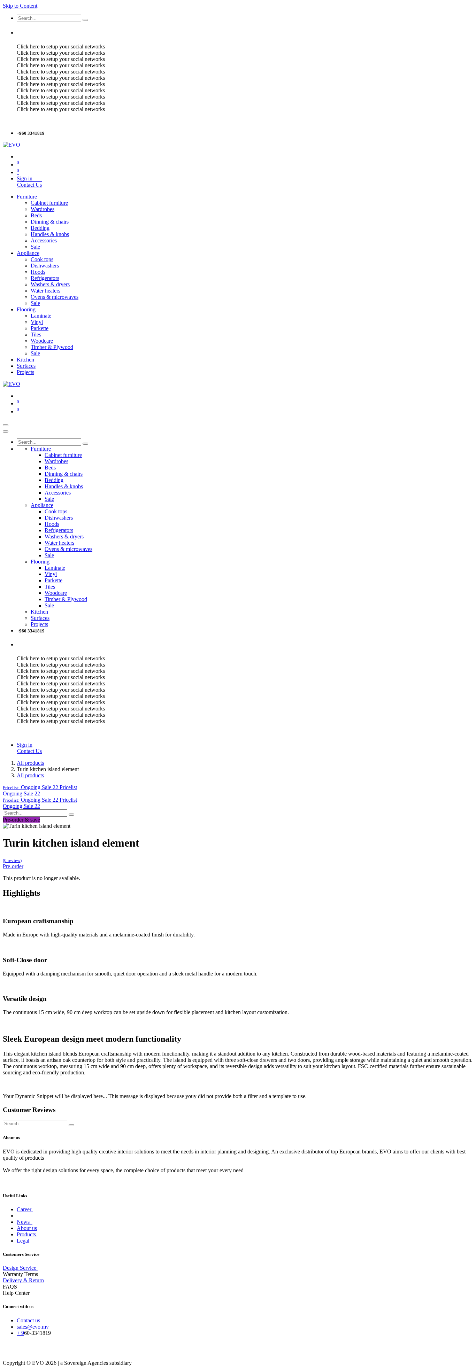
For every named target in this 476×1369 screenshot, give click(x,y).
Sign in (24, 178)
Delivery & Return (23, 1280)
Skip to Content (20, 6)
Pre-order (13, 866)
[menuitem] (27, 197)
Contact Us (29, 185)
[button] (40, 787)
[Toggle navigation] (5, 425)
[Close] (5, 431)
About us (27, 1228)
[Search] (85, 20)
